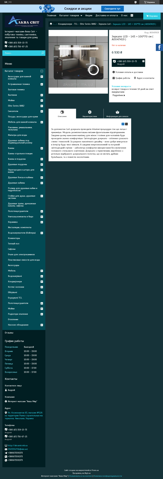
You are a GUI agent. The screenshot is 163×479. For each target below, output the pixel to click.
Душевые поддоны (17, 164)
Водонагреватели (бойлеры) (22, 232)
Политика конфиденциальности (108, 476)
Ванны (11, 148)
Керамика (13, 222)
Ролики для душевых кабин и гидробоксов (22, 189)
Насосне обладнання (18, 324)
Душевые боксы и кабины (20, 177)
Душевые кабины (16, 182)
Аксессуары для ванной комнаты (19, 77)
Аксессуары (13, 265)
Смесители (13, 111)
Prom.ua (95, 470)
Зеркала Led (104, 24)
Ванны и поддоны (17, 159)
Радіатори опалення (18, 314)
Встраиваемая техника (19, 84)
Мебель (12, 270)
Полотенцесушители (18, 211)
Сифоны (11, 249)
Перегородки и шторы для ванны (21, 170)
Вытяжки (12, 95)
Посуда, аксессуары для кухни (23, 116)
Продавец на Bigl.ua (82, 473)
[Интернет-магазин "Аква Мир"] (24, 21)
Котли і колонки (16, 287)
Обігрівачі (12, 292)
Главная (51, 15)
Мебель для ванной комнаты (22, 122)
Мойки (11, 100)
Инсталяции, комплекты (19, 227)
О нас (124, 15)
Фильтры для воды (17, 135)
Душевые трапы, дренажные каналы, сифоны (22, 204)
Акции (88, 15)
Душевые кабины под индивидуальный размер (20, 141)
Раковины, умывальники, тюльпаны (20, 128)
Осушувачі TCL (15, 297)
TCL (76, 24)
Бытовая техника (16, 89)
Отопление (13, 319)
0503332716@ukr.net (18, 449)
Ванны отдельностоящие (20, 153)
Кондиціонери (65, 24)
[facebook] (123, 124)
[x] (126, 124)
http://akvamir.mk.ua (18, 445)
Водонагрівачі (15, 276)
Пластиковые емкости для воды (24, 260)
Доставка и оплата (107, 15)
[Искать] (42, 53)
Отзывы (9, 332)
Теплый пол (13, 243)
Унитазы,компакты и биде (20, 216)
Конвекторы (14, 238)
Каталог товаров (69, 15)
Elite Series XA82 (88, 24)
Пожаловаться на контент (80, 476)
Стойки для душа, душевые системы (21, 197)
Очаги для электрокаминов (21, 254)
